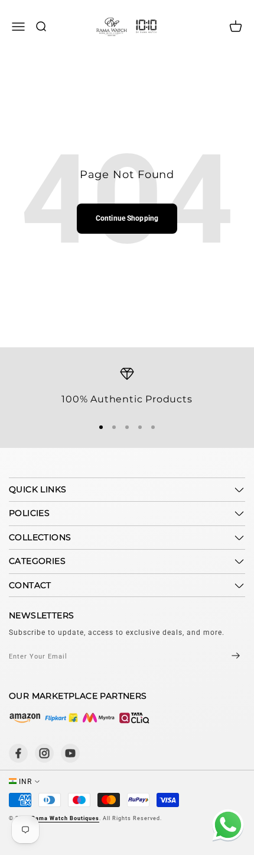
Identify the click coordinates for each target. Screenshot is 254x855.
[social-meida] (18, 753)
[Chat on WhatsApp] (226, 827)
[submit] (225, 656)
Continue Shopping (127, 218)
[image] (80, 717)
